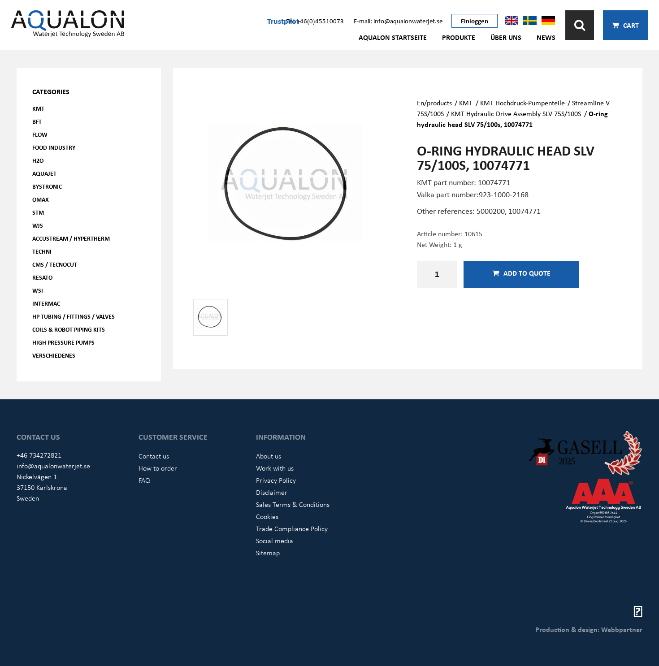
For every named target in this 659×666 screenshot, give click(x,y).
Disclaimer (271, 492)
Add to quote (527, 273)
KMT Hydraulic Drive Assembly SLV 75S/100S (516, 113)
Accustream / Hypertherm (71, 238)
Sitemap (268, 553)
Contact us (154, 456)
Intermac (46, 303)
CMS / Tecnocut (54, 264)
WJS (37, 225)
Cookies (267, 516)
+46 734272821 (39, 455)
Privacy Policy (276, 480)
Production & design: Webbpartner (588, 629)
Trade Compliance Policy (292, 528)
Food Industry (53, 147)
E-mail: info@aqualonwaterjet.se (398, 20)
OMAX (40, 199)
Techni (42, 251)
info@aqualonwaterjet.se (53, 466)
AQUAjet (44, 173)
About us (268, 456)
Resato (42, 277)
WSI (37, 290)
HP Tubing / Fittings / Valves (73, 316)
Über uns (505, 37)
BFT (37, 121)
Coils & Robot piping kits (68, 329)
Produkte (458, 37)
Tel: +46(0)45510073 (315, 20)
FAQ (144, 480)
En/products (434, 103)
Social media (274, 540)
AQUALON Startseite (393, 37)
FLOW (40, 134)
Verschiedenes (53, 355)
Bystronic (47, 186)
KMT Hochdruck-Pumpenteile (522, 103)
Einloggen (474, 20)
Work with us (275, 468)
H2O (37, 160)
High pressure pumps (63, 342)
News (546, 37)
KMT (38, 108)
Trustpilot (283, 20)
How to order (158, 468)
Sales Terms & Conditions (293, 504)
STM (38, 212)
